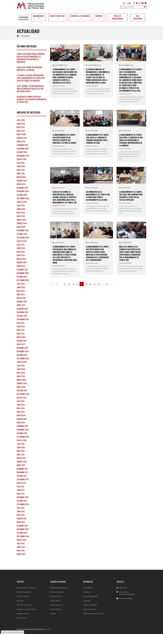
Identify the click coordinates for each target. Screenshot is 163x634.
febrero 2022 (22, 301)
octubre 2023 (22, 234)
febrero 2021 (22, 340)
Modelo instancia (55, 601)
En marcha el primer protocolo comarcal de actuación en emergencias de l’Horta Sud (31, 99)
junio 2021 (21, 326)
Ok (14, 632)
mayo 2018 (21, 451)
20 (77, 284)
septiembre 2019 (23, 394)
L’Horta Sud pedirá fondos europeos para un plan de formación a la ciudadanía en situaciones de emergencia (30, 58)
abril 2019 (21, 412)
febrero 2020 (22, 383)
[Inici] (18, 36)
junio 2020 (21, 369)
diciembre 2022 (22, 269)
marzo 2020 (21, 380)
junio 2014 (21, 547)
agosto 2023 (22, 241)
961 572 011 (123, 588)
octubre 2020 (22, 355)
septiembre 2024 (23, 198)
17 (65, 284)
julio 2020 (21, 365)
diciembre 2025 (22, 145)
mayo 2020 (21, 372)
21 (82, 284)
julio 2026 (21, 120)
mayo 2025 (21, 170)
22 (86, 284)
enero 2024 (21, 227)
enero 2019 (21, 422)
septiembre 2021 (23, 319)
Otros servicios (21, 618)
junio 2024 (21, 209)
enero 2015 (21, 522)
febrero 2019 (22, 419)
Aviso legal (86, 601)
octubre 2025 (22, 152)
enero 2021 (21, 344)
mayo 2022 (21, 291)
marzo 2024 (21, 219)
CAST (129, 3)
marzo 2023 (21, 259)
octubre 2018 (22, 433)
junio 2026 (21, 123)
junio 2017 (21, 490)
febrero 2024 (22, 223)
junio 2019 (21, 404)
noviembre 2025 (23, 148)
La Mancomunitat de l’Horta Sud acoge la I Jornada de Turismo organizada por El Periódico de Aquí (97, 139)
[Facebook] (134, 3)
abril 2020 (21, 376)
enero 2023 (21, 266)
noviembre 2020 (23, 351)
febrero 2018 (22, 461)
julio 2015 (20, 508)
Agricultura (20, 601)
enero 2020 (21, 387)
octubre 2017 (22, 476)
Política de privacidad (90, 605)
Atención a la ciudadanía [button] (80, 16)
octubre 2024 (22, 195)
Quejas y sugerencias (56, 605)
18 (69, 284)
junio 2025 (21, 166)
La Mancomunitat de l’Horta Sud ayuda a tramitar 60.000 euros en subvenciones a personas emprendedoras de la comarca (131, 140)
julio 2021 (20, 323)
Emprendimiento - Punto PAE (26, 588)
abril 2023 (21, 255)
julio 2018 (20, 444)
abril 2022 (21, 294)
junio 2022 (21, 287)
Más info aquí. (19, 632)
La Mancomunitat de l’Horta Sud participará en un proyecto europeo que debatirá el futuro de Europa (64, 139)
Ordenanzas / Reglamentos (59, 588)
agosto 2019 (21, 397)
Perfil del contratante (57, 592)
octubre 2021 (22, 315)
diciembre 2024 (22, 187)
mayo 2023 (21, 251)
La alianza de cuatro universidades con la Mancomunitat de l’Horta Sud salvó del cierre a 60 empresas (31, 78)
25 (98, 284)
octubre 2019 (22, 390)
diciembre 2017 (22, 468)
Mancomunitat (87, 588)
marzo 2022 (21, 298)
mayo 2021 (21, 330)
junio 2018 (21, 447)
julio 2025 (21, 163)
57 (107, 284)
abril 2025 (21, 173)
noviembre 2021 (22, 312)
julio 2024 (21, 205)
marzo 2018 (21, 458)
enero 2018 (21, 465)
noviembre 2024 (23, 191)
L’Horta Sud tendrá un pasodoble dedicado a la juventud (29, 68)
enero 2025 (21, 184)
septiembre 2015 (23, 504)
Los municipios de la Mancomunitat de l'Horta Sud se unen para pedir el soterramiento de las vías (98, 196)
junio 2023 (21, 248)
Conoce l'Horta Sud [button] (57, 16)
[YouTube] (142, 3)
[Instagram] (139, 3)
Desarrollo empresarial (24, 605)
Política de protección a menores (94, 614)
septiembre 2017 (23, 479)
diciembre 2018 (22, 426)
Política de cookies (89, 609)
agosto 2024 (22, 202)
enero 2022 (21, 305)
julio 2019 (20, 401)
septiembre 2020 (23, 358)
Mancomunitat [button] (38, 16)
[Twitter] (136, 3)
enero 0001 (21, 554)
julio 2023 (21, 244)
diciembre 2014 (22, 525)
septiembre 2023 (23, 237)
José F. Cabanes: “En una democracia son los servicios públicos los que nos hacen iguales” (30, 89)
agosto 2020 (22, 362)
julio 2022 (21, 283)
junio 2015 (21, 511)
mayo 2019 (21, 408)
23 (90, 284)
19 (73, 284)
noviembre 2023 (23, 230)
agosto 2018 (21, 440)
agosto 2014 (21, 540)
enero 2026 (21, 141)
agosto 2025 (22, 159)
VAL (124, 3)
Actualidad (23, 17)
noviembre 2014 (22, 529)
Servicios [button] (98, 16)
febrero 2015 (22, 518)
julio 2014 (21, 543)
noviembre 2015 (22, 497)
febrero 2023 (22, 262)
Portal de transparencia (117, 17)
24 (94, 284)
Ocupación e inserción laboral (26, 609)
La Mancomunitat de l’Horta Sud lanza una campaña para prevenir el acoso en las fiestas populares (131, 196)
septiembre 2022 (23, 280)
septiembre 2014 (23, 536)
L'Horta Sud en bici (23, 596)
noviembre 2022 (23, 273)
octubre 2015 (22, 500)
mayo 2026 (21, 127)
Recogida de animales (24, 592)
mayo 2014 (21, 550)
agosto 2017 (21, 483)
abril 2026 (21, 131)
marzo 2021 (21, 337)
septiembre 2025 (23, 155)
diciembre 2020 (22, 348)
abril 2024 (21, 216)
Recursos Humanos (56, 596)
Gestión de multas (22, 614)
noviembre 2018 (22, 429)
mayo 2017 (20, 493)
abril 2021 (21, 333)
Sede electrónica (137, 17)
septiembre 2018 (23, 436)
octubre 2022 (22, 276)
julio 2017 (20, 486)
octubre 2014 (22, 533)
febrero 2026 (22, 138)
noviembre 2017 (22, 472)
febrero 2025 (22, 180)
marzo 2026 (21, 134)
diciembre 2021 (22, 308)
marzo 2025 (21, 177)
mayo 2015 (21, 515)
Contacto (53, 614)
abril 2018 (21, 454)
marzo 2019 (21, 415)
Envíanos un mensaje (125, 598)
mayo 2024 (21, 212)
